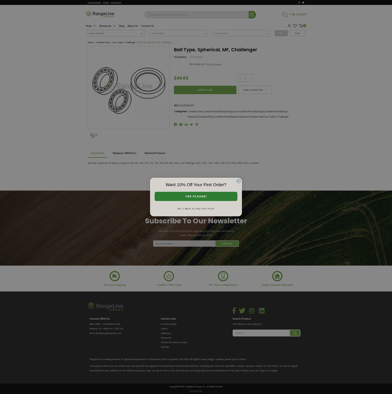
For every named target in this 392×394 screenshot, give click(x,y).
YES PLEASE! (196, 196)
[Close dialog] (238, 181)
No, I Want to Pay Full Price (196, 208)
